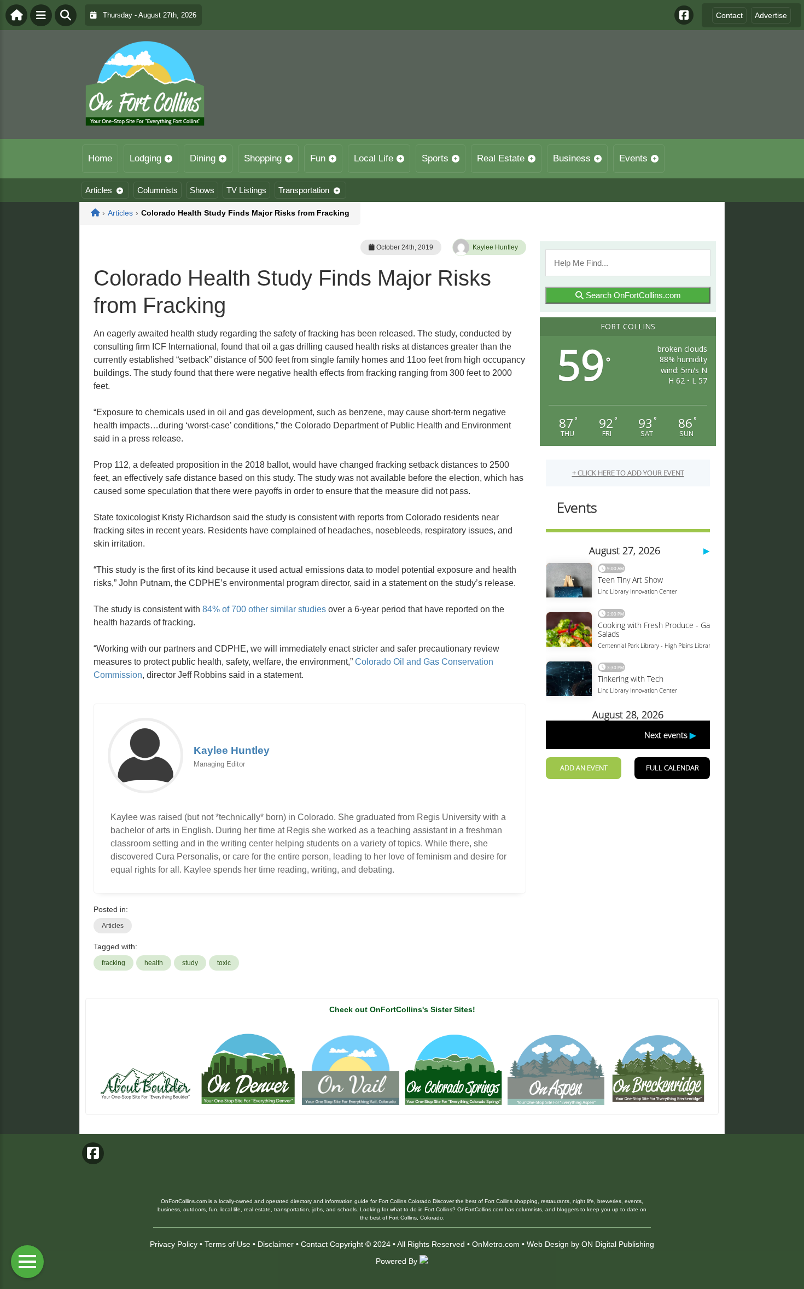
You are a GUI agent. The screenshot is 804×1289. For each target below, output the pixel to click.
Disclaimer (276, 1244)
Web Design (548, 1244)
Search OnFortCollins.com (632, 295)
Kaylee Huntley (495, 247)
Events (633, 158)
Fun (317, 158)
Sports (435, 158)
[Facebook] (684, 15)
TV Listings (246, 190)
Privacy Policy (173, 1244)
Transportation (303, 190)
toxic (224, 963)
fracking (113, 963)
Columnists (157, 190)
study (190, 963)
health (153, 963)
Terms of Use (227, 1244)
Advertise (771, 15)
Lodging (145, 158)
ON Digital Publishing (617, 1244)
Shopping (263, 158)
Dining (202, 158)
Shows (202, 190)
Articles (98, 190)
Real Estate (501, 158)
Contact (729, 15)
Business (572, 158)
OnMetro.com (496, 1244)
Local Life (373, 158)
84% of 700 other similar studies (264, 609)
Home (100, 158)
